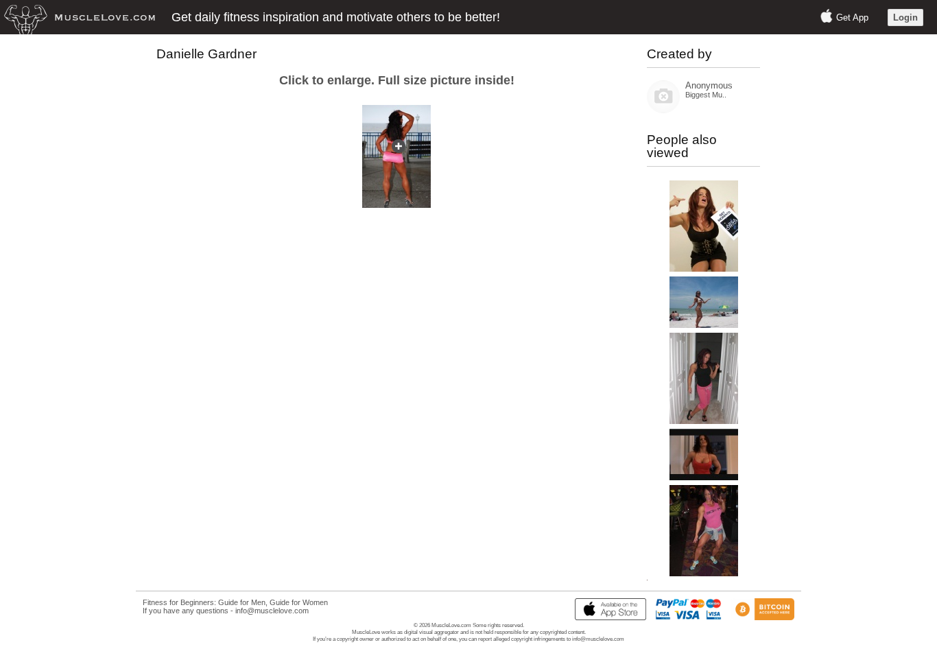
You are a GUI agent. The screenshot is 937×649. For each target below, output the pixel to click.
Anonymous (709, 85)
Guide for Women (299, 602)
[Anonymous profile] (663, 110)
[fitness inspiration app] (607, 617)
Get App (852, 17)
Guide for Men (241, 602)
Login (905, 17)
